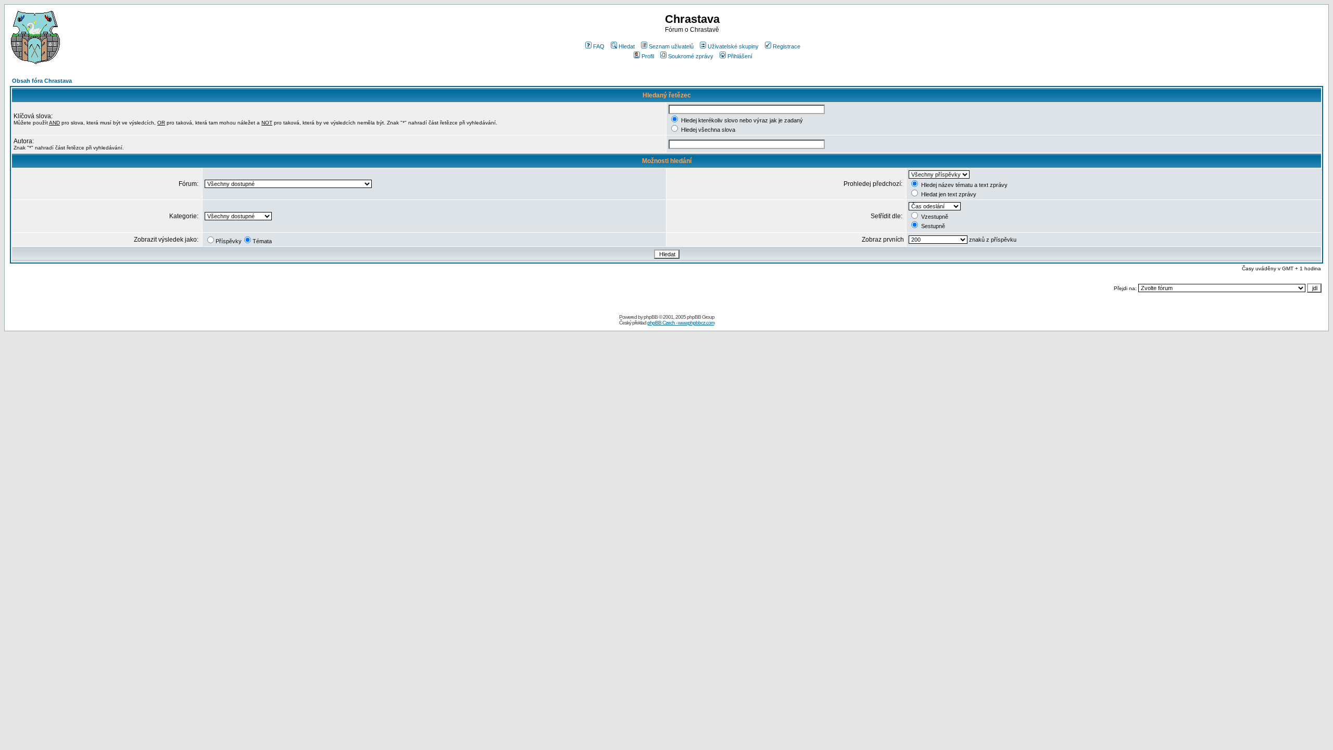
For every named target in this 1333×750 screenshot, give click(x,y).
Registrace (786, 46)
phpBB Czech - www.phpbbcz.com (680, 323)
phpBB (651, 317)
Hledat (627, 46)
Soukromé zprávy (690, 56)
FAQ (599, 46)
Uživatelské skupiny (733, 46)
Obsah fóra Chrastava (42, 81)
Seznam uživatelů (671, 46)
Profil (648, 56)
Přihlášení (739, 56)
